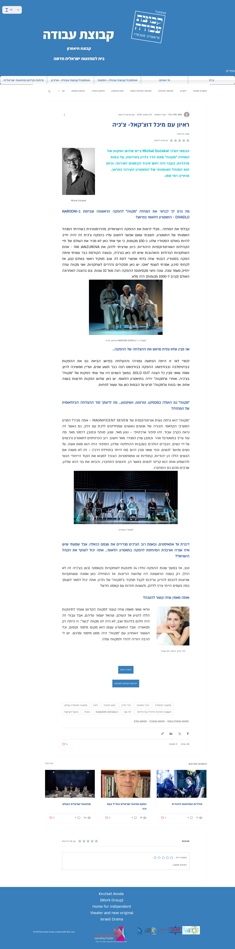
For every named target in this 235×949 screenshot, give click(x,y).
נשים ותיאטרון (117, 91)
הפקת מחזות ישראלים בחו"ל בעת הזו (126, 806)
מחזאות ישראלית (165, 91)
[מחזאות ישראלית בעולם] (70, 784)
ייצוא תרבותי (110, 705)
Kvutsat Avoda (112, 893)
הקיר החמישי (143, 705)
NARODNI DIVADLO (107, 712)
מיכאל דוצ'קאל (71, 712)
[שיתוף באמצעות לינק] (162, 733)
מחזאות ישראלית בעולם (140, 91)
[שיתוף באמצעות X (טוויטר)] (179, 733)
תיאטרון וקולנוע (78, 91)
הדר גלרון (126, 705)
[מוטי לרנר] (126, 784)
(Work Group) (111, 900)
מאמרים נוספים (200, 91)
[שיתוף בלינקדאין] (171, 733)
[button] (49, 91)
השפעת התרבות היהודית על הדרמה (154, 712)
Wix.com (71, 932)
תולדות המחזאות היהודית (187, 804)
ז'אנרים (183, 91)
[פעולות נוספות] (64, 115)
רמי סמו (127, 712)
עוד (63, 91)
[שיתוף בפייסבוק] (187, 733)
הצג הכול (49, 763)
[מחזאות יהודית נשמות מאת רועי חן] (181, 784)
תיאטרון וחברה (98, 91)
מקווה (87, 712)
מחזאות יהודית (140, 721)
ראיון (95, 705)
